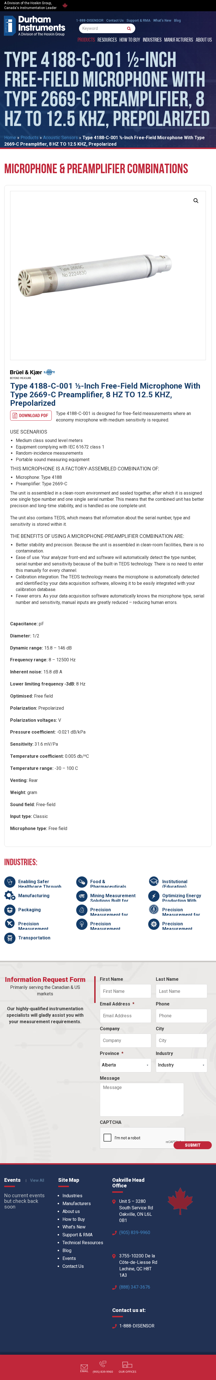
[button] (196, 201)
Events (69, 1258)
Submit (193, 1145)
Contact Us (115, 20)
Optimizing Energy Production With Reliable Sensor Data (184, 900)
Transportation (34, 938)
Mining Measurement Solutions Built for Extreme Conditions (113, 900)
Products (86, 40)
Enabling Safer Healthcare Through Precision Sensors (39, 886)
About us (204, 40)
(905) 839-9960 (134, 1232)
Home (10, 137)
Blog (177, 20)
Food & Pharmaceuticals (108, 884)
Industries (152, 40)
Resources (107, 40)
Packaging (29, 909)
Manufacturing (34, 895)
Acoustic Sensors (60, 137)
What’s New (162, 20)
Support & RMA (138, 20)
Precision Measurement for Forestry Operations (184, 914)
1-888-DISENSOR (90, 20)
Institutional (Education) (174, 884)
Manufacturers (178, 40)
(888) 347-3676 (134, 1287)
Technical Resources (82, 1242)
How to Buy (130, 40)
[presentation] (142, 1138)
